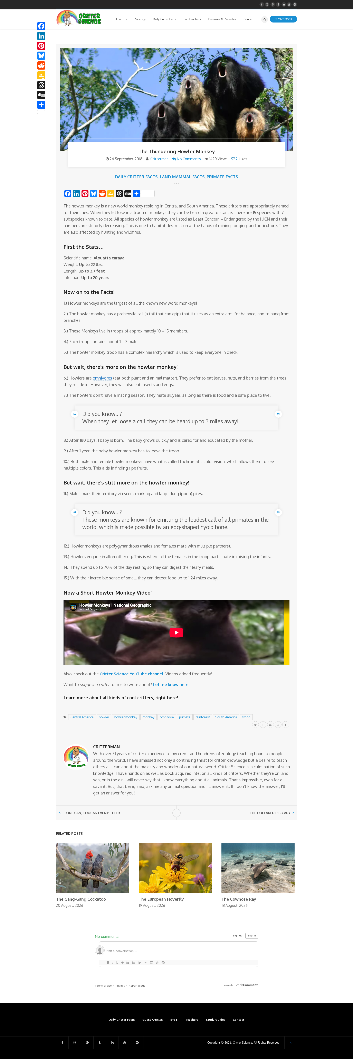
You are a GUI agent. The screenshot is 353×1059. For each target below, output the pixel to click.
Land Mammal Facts (182, 176)
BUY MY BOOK (283, 19)
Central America (82, 717)
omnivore (167, 717)
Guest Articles (152, 1019)
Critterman (159, 159)
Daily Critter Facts (136, 176)
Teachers (191, 1019)
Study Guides (215, 1019)
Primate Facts (222, 176)
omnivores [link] (102, 378)
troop (246, 717)
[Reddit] (41, 65)
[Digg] (41, 95)
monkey (148, 717)
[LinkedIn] (41, 36)
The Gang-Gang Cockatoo (81, 899)
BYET (174, 1019)
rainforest (203, 717)
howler (104, 717)
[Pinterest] (41, 46)
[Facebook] (41, 26)
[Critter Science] (79, 18)
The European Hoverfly (161, 899)
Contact (238, 1019)
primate (184, 717)
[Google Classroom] (41, 75)
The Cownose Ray (238, 899)
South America (226, 717)
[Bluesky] (41, 56)
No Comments (189, 159)
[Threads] (41, 85)
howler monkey (125, 717)
